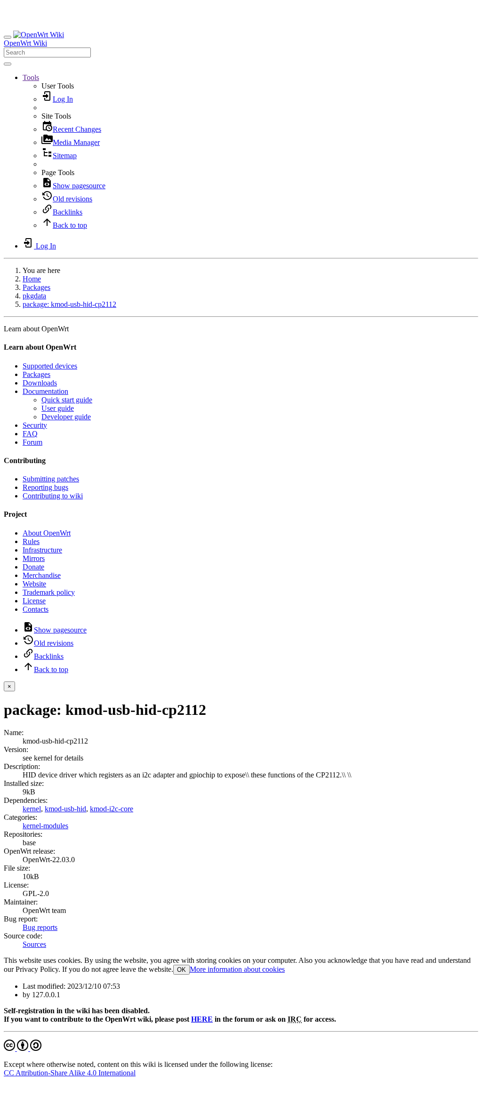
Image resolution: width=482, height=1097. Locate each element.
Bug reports (40, 927)
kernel (32, 809)
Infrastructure (42, 550)
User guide (57, 408)
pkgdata (34, 296)
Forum (32, 442)
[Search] (7, 64)
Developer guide (66, 417)
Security (35, 425)
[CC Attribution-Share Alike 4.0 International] (22, 1048)
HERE (202, 1019)
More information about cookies (237, 969)
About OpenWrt (47, 533)
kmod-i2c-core (111, 809)
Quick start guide (66, 400)
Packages (36, 287)
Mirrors (34, 558)
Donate (33, 567)
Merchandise (42, 575)
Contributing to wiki (53, 496)
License (34, 601)
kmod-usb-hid (65, 809)
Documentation (45, 391)
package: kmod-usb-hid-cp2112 (69, 304)
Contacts (35, 609)
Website (34, 584)
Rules (31, 541)
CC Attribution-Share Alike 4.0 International (70, 1073)
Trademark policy (49, 592)
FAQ (30, 434)
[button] (31, 77)
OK (181, 969)
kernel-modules (45, 826)
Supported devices (50, 366)
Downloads (40, 383)
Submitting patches (51, 479)
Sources (34, 944)
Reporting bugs (45, 487)
